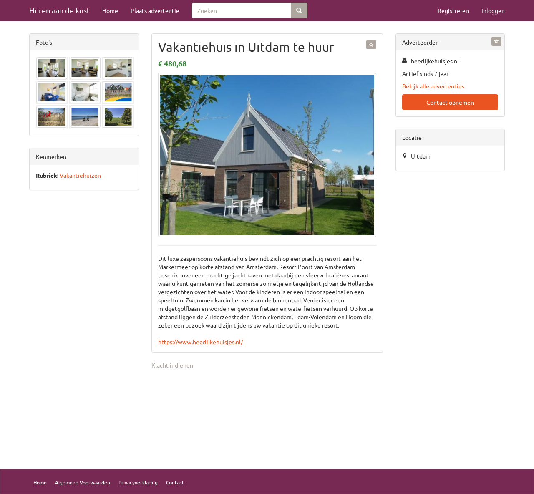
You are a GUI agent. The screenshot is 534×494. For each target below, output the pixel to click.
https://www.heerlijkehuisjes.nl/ (200, 341)
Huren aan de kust (59, 10)
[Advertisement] (84, 327)
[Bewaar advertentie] (371, 44)
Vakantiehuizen (80, 175)
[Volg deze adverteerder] (496, 41)
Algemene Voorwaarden (82, 482)
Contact (175, 482)
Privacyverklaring (138, 482)
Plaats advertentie (155, 10)
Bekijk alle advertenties (433, 86)
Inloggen (493, 10)
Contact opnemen (450, 102)
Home (110, 10)
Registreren (453, 10)
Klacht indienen (172, 365)
